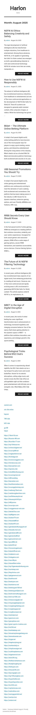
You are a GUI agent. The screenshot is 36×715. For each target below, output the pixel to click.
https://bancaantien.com (12, 466)
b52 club (7, 423)
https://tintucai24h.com (11, 670)
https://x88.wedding (11, 478)
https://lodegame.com (11, 557)
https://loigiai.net (9, 639)
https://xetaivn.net (10, 700)
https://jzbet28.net (10, 545)
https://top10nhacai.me (12, 445)
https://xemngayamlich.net (13, 694)
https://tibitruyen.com (11, 667)
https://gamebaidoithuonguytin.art (15, 527)
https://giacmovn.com (11, 618)
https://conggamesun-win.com (14, 508)
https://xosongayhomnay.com (14, 487)
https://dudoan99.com (11, 524)
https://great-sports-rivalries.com (15, 624)
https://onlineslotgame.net (13, 448)
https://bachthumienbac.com (13, 484)
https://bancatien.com (11, 481)
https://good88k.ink (10, 542)
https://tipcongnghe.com (12, 673)
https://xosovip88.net (11, 451)
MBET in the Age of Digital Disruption (14, 306)
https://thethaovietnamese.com (14, 661)
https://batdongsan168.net (13, 588)
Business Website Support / (16, 709)
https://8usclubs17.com (12, 441)
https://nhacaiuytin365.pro (13, 499)
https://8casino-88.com (12, 438)
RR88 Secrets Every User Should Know (16, 217)
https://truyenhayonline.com (13, 682)
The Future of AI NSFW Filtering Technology (16, 263)
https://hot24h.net (10, 627)
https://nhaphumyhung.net (12, 642)
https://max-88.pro (10, 560)
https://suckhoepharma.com (13, 652)
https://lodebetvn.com (11, 554)
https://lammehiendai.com (13, 636)
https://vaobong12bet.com (13, 490)
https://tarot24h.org (10, 658)
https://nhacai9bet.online (12, 563)
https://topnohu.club (10, 469)
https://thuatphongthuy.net (13, 664)
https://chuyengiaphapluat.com (14, 603)
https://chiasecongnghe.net (13, 600)
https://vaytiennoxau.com (12, 688)
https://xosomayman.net (12, 475)
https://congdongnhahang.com (14, 606)
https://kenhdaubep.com (12, 630)
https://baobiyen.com (11, 582)
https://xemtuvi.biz (10, 697)
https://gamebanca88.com (13, 533)
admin (8, 40)
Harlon (18, 8)
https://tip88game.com (11, 515)
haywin (6, 414)
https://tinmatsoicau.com (12, 463)
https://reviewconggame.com (14, 460)
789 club (7, 419)
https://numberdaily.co (11, 645)
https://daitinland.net (11, 615)
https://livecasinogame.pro (13, 548)
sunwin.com (8, 405)
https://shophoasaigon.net (13, 648)
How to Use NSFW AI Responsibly (14, 81)
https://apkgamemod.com (12, 575)
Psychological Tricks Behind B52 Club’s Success (14, 354)
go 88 (6, 428)
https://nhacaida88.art (11, 521)
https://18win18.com (11, 435)
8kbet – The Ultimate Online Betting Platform (16, 127)
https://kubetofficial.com (12, 551)
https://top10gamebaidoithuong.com (16, 566)
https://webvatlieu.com (11, 691)
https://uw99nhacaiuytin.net (13, 496)
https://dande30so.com (12, 511)
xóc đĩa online (8, 410)
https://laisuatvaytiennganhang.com (16, 633)
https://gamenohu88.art (12, 536)
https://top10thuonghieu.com (13, 676)
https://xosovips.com (11, 505)
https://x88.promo (10, 502)
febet (6, 431)
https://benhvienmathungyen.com (15, 594)
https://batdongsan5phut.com (14, 591)
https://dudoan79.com (11, 518)
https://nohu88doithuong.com (14, 472)
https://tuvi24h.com (10, 685)
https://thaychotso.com (12, 572)
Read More (23, 73)
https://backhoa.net (10, 578)
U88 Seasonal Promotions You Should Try (17, 170)
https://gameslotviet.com (12, 539)
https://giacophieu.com (11, 621)
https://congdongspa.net (12, 609)
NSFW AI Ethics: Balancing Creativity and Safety (16, 33)
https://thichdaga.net (11, 457)
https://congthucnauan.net (12, 612)
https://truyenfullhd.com (12, 679)
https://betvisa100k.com (12, 597)
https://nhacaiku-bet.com (12, 530)
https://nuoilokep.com (11, 569)
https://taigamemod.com (12, 655)
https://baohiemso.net (11, 585)
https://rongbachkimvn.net (13, 454)
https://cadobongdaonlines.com (14, 493)
